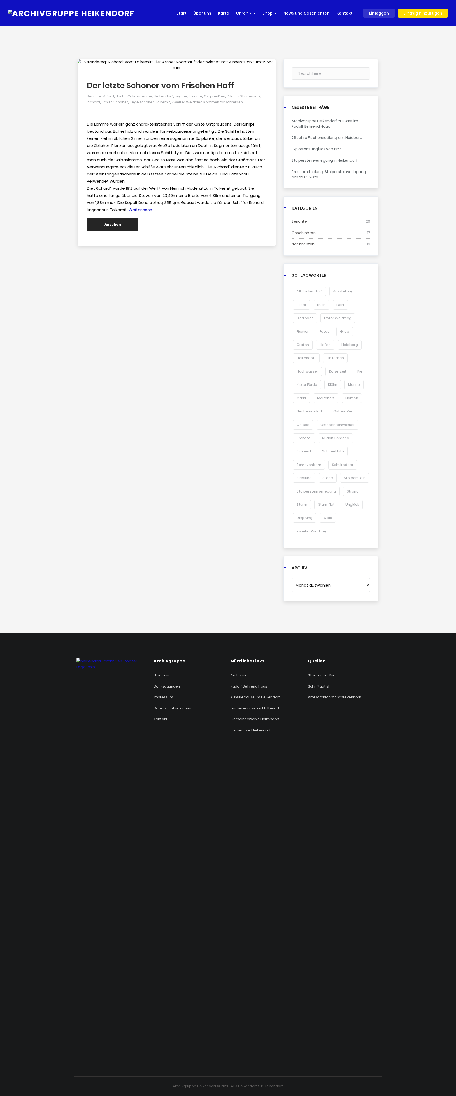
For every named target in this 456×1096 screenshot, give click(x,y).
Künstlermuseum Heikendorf (255, 697)
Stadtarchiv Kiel (321, 675)
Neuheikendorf (309, 411)
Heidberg (349, 344)
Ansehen (112, 224)
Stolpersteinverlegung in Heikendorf (325, 160)
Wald (327, 517)
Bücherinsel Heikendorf (251, 730)
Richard (93, 102)
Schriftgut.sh (319, 686)
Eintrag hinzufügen (422, 13)
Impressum (163, 697)
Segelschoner (142, 102)
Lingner (181, 96)
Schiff (107, 102)
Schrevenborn (309, 464)
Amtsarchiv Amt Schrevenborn (334, 697)
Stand (327, 477)
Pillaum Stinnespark (243, 96)
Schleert (304, 451)
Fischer (303, 331)
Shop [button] (267, 13)
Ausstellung (343, 291)
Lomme (195, 96)
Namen (351, 398)
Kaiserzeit (337, 371)
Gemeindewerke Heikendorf (255, 719)
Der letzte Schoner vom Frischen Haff (160, 85)
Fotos (324, 331)
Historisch (335, 357)
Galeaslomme (139, 96)
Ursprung (304, 517)
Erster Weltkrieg (338, 318)
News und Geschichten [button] (306, 13)
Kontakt (160, 719)
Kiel (360, 371)
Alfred (108, 96)
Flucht (121, 96)
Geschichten (304, 232)
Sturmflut (326, 504)
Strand (353, 491)
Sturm (302, 504)
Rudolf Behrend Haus (249, 686)
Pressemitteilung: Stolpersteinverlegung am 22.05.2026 (329, 174)
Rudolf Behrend (335, 437)
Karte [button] (223, 13)
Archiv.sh (238, 675)
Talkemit (162, 102)
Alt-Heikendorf (309, 291)
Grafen (303, 344)
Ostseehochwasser (337, 424)
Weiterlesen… (142, 209)
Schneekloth (333, 451)
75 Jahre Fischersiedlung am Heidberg (327, 137)
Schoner (120, 102)
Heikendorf (163, 96)
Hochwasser (307, 371)
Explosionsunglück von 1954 (317, 149)
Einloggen (379, 13)
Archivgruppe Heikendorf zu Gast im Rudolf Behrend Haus (325, 123)
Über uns (161, 675)
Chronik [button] (243, 13)
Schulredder (342, 464)
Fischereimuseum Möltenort (255, 708)
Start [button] (181, 13)
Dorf (340, 304)
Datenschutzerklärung (173, 708)
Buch (321, 304)
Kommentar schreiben (223, 102)
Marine (354, 384)
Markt (301, 398)
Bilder (301, 304)
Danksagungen (167, 686)
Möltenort (326, 398)
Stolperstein (354, 477)
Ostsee (303, 424)
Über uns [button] (202, 13)
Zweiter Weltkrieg (187, 102)
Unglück (352, 504)
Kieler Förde (307, 384)
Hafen (325, 344)
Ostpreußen (214, 96)
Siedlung (304, 477)
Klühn (332, 384)
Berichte (94, 96)
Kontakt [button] (344, 13)
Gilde (344, 331)
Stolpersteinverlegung (316, 491)
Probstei (304, 437)
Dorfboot (305, 318)
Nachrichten (303, 244)
